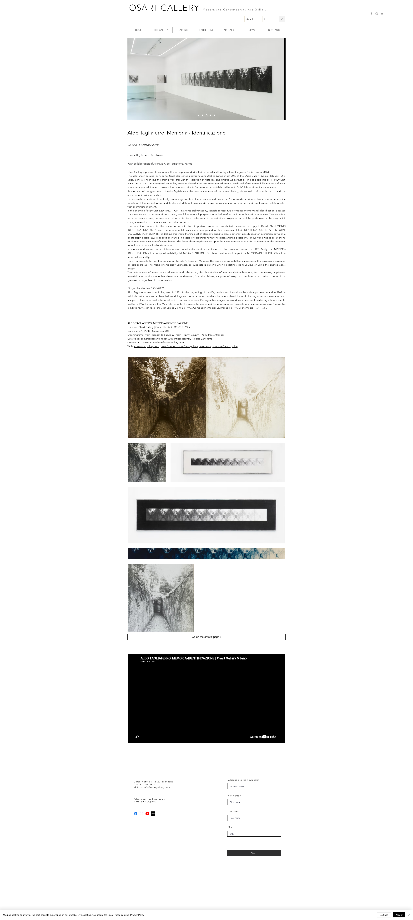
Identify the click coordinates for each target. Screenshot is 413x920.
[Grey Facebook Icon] (371, 13)
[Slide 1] (202, 115)
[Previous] (132, 79)
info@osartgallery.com (171, 342)
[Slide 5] (214, 115)
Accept (399, 914)
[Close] (409, 914)
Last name (233, 811)
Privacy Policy (137, 914)
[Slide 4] (210, 115)
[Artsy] (153, 813)
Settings (384, 914)
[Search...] (265, 19)
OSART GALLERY (164, 8)
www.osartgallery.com (146, 346)
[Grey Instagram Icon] (376, 13)
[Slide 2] (206, 115)
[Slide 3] (198, 115)
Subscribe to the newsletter (243, 780)
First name (233, 795)
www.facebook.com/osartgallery (179, 346)
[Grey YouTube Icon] (381, 13)
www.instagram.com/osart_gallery (218, 346)
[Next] (281, 79)
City (229, 827)
